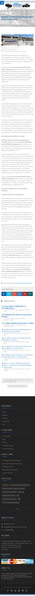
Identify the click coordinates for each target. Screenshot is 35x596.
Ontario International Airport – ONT (11, 545)
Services (5, 442)
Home (4, 412)
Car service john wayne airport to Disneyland (14, 51)
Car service (5, 485)
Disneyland (21, 492)
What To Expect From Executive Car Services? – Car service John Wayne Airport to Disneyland (16, 365)
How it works (6, 421)
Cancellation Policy (8, 445)
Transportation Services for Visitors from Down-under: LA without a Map (17, 380)
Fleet (4, 439)
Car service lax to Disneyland (9, 492)
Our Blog (5, 418)
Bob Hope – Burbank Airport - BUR (10, 547)
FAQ (4, 424)
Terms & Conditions (8, 449)
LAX (18, 495)
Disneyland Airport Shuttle (10, 470)
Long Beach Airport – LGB (25, 543)
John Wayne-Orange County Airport (12, 463)
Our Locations (6, 436)
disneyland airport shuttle (8, 495)
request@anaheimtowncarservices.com (15, 527)
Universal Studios (8, 473)
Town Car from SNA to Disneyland (10, 502)
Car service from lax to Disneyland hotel (20, 485)
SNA (19, 499)
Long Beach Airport (8, 466)
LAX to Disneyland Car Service (17, 386)
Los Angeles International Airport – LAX (12, 541)
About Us (5, 415)
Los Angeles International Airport (12, 460)
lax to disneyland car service (9, 499)
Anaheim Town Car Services (10, 49)
